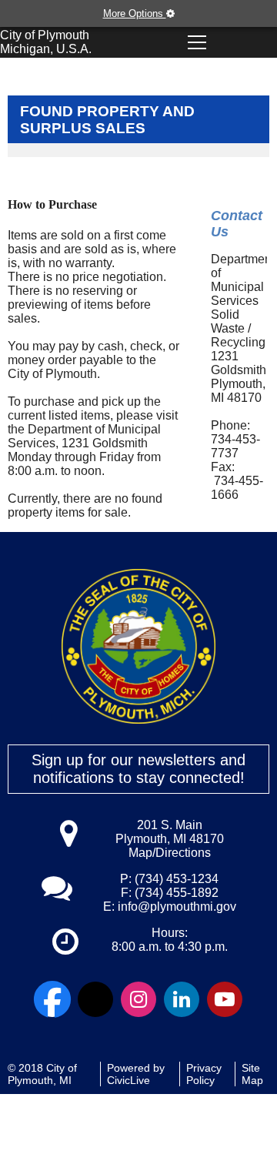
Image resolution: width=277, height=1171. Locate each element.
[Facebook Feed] (52, 999)
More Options (134, 13)
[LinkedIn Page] (181, 999)
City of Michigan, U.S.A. (46, 41)
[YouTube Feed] (224, 999)
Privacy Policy (204, 1074)
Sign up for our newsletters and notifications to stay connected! (138, 768)
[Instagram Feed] (138, 999)
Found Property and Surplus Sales (107, 119)
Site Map (252, 1074)
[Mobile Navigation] (197, 42)
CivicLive (128, 1080)
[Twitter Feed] (95, 999)
